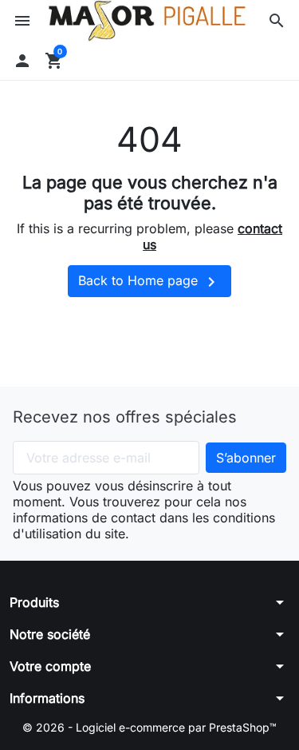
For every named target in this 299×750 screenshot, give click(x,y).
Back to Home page (149, 282)
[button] (276, 21)
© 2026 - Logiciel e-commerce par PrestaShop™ (149, 727)
